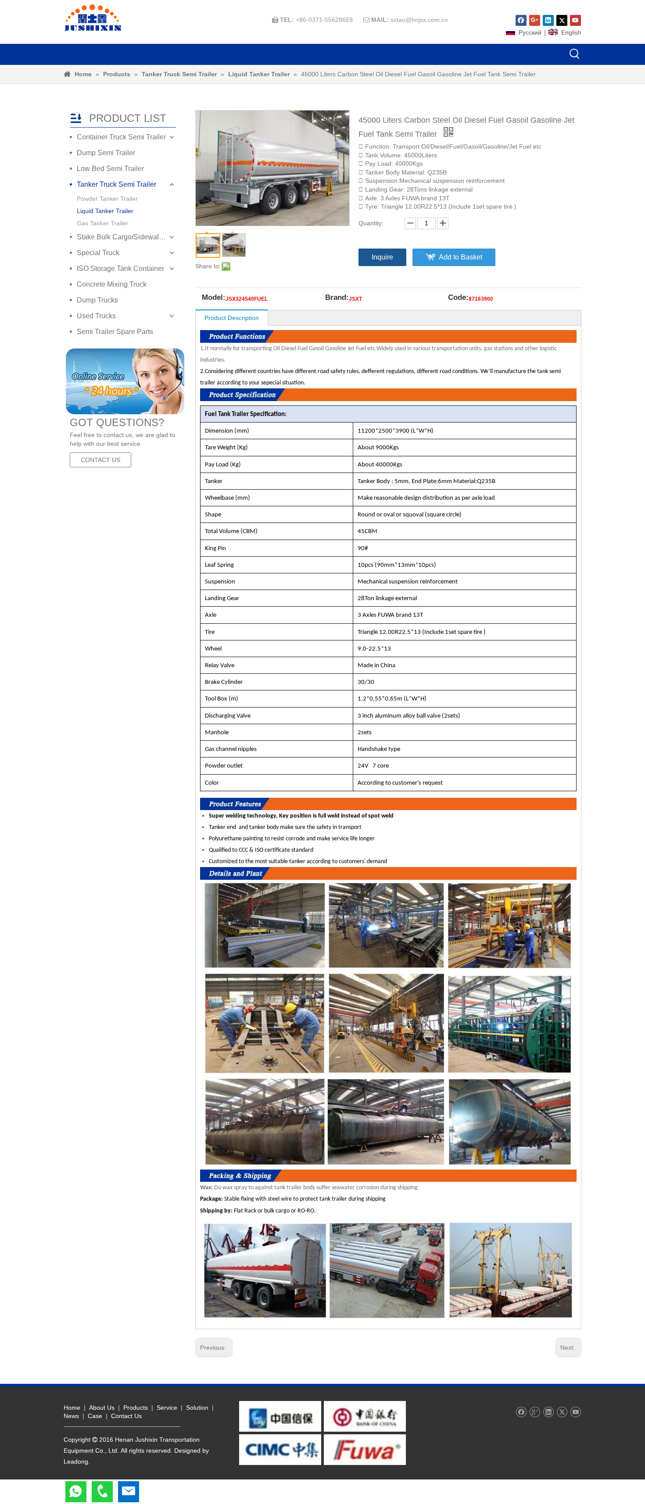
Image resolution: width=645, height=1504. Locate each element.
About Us (102, 1407)
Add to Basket (460, 257)
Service (167, 1407)
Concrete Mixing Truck (112, 284)
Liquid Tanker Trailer (105, 210)
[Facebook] (521, 20)
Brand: (337, 298)
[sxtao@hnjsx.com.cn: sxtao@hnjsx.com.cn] (128, 1491)
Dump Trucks (97, 300)
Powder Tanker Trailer (107, 198)
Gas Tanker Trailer (102, 223)
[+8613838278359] (75, 1491)
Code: (458, 298)
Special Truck (98, 252)
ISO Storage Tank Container (120, 268)
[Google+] (534, 20)
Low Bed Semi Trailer (110, 168)
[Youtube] (575, 20)
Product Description (231, 317)
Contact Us (126, 1415)
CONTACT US (100, 459)
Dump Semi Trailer (106, 152)
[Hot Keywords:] (574, 54)
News (71, 1415)
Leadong (76, 1461)
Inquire (382, 257)
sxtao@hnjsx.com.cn (419, 19)
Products (135, 1407)
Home (72, 1407)
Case (95, 1415)
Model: (214, 298)
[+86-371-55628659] (102, 1491)
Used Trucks (96, 316)
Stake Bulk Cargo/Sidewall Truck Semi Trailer (126, 237)
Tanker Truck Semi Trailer (116, 184)
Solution (197, 1407)
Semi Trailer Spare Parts (115, 331)
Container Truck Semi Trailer (121, 137)
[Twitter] (561, 20)
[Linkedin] (548, 20)
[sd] (125, 381)
